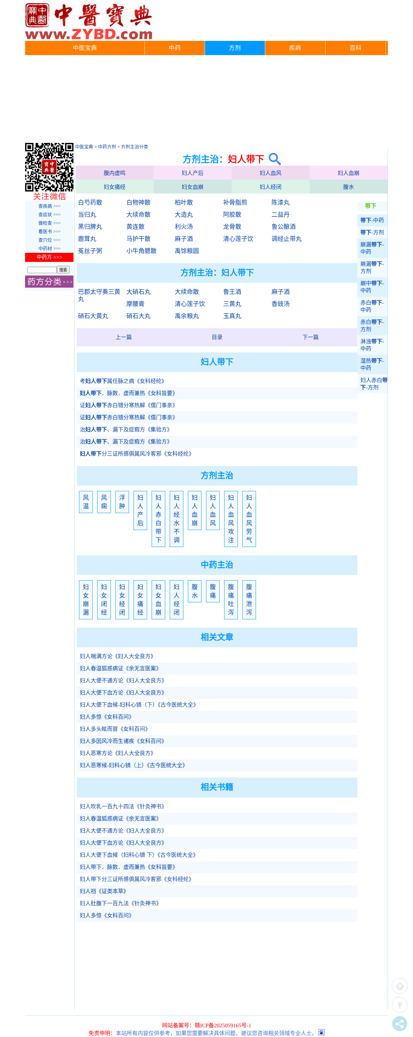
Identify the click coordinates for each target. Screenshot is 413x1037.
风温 (86, 502)
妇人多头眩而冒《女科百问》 (115, 729)
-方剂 (372, 233)
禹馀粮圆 (187, 251)
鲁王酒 (232, 292)
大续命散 (138, 214)
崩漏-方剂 (372, 267)
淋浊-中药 (372, 345)
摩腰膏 (135, 304)
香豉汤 (281, 304)
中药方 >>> (49, 257)
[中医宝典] (88, 37)
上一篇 (123, 337)
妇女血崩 (192, 187)
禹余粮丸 (187, 316)
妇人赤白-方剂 (374, 384)
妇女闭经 (104, 600)
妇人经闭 (270, 187)
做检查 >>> (49, 223)
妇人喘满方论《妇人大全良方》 (118, 656)
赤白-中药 (372, 306)
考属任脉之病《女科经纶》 (123, 381)
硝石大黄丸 (93, 316)
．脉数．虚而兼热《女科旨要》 (129, 393)
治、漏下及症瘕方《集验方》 (126, 430)
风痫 (104, 502)
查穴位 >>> (49, 240)
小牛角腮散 (141, 251)
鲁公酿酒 (284, 226)
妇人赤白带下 (158, 518)
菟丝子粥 (90, 251)
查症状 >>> (49, 214)
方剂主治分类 (134, 146)
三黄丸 (232, 304)
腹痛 (213, 591)
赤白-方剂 (372, 325)
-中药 (372, 220)
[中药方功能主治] (49, 286)
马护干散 (138, 239)
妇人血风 (270, 173)
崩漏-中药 (372, 248)
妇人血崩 (348, 173)
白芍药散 (90, 202)
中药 (175, 48)
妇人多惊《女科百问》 (107, 717)
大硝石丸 (138, 292)
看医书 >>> (49, 231)
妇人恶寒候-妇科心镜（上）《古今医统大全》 (134, 765)
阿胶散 (232, 214)
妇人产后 (192, 173)
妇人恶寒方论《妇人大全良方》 (118, 753)
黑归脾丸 (90, 226)
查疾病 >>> (49, 206)
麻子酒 (184, 239)
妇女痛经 (114, 187)
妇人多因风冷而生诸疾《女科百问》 (123, 741)
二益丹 (281, 214)
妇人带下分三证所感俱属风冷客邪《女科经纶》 (137, 879)
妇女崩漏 (86, 600)
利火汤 (184, 226)
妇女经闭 (122, 600)
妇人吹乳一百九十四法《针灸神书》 (123, 807)
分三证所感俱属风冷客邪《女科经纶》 (137, 454)
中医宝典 (85, 48)
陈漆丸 (281, 202)
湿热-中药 (372, 364)
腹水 (348, 187)
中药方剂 (107, 146)
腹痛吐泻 (231, 600)
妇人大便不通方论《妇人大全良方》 (123, 681)
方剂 (235, 48)
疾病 (295, 48)
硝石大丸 (138, 316)
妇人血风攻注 (231, 518)
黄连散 (135, 226)
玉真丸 (232, 316)
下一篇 (310, 337)
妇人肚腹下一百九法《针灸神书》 (120, 903)
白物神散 (138, 202)
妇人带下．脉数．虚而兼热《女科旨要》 (129, 867)
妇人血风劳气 (249, 518)
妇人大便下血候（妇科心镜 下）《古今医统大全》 (139, 855)
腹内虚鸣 (114, 173)
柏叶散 (184, 202)
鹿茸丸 (87, 239)
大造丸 (184, 214)
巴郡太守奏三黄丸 (99, 295)
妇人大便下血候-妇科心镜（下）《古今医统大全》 (139, 705)
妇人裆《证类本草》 (104, 891)
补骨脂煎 (235, 202)
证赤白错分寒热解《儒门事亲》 (129, 405)
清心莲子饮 (238, 239)
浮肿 (122, 502)
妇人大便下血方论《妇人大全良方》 (123, 693)
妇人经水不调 (177, 518)
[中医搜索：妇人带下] (272, 159)
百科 (356, 48)
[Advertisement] (206, 100)
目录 (217, 337)
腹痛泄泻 (249, 600)
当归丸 (87, 214)
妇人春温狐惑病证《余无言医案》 (120, 668)
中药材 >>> (49, 248)
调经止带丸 (287, 239)
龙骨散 (232, 226)
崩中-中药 (372, 287)
